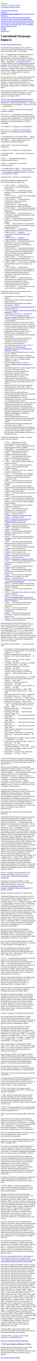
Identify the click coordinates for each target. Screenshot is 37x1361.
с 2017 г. (7, 613)
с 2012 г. (7, 574)
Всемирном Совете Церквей (21, 131)
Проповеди (20, 21)
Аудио (11, 24)
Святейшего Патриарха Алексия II (18, 888)
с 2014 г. (7, 588)
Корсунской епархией (21, 239)
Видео (16, 24)
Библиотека (28, 19)
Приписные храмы (24, 17)
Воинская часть (12, 26)
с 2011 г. (7, 566)
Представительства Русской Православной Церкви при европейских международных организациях (18, 1260)
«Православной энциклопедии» (21, 364)
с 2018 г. (7, 618)
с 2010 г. (7, 536)
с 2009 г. (7, 514)
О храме (3, 17)
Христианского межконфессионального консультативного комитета (18, 348)
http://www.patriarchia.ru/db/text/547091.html (14, 1341)
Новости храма (11, 21)
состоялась (15, 1336)
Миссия (15, 17)
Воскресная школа (22, 23)
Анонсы (3, 21)
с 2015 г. (7, 595)
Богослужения (29, 21)
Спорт (13, 23)
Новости (9, 17)
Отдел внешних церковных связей (14, 172)
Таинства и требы (7, 19)
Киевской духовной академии (22, 515)
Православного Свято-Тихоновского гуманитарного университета (20, 580)
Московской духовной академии (22, 559)
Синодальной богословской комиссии (22, 307)
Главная (3, 28)
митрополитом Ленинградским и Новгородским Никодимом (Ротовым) (17, 100)
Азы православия (18, 19)
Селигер (6, 24)
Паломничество (6, 23)
